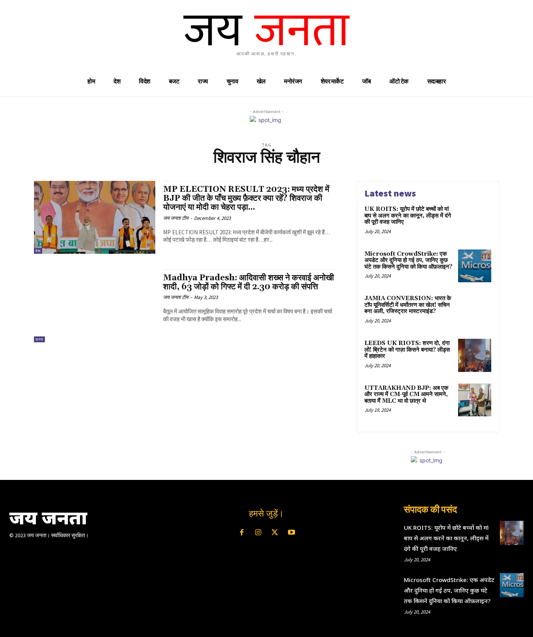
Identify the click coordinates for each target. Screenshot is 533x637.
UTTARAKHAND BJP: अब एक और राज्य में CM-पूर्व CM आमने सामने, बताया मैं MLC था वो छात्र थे (406, 394)
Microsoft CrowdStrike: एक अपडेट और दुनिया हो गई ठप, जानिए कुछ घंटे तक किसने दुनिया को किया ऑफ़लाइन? (408, 260)
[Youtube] (291, 533)
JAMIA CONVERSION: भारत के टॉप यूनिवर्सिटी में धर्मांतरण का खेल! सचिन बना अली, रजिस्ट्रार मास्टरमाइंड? (407, 305)
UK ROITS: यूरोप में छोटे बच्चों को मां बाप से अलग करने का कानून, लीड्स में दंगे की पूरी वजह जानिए (407, 215)
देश (38, 250)
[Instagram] (258, 533)
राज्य (39, 339)
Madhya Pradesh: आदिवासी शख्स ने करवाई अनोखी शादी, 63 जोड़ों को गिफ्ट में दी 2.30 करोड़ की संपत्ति (248, 282)
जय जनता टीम (175, 218)
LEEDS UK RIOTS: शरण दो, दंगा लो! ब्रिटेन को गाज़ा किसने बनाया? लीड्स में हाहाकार (407, 350)
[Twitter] (274, 533)
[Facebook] (241, 533)
